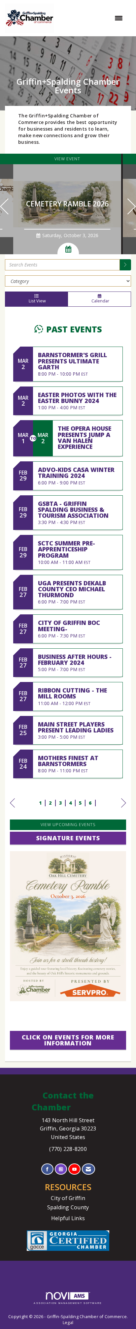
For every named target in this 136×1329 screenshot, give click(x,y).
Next (123, 809)
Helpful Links (68, 1218)
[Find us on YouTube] (74, 1169)
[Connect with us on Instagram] (61, 1169)
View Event (67, 159)
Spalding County (68, 1207)
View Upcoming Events (68, 824)
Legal (68, 1322)
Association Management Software (68, 1303)
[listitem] (68, 204)
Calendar (99, 301)
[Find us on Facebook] (47, 1169)
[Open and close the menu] (91, 18)
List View (36, 301)
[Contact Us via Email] (88, 1169)
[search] (125, 264)
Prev (12, 809)
